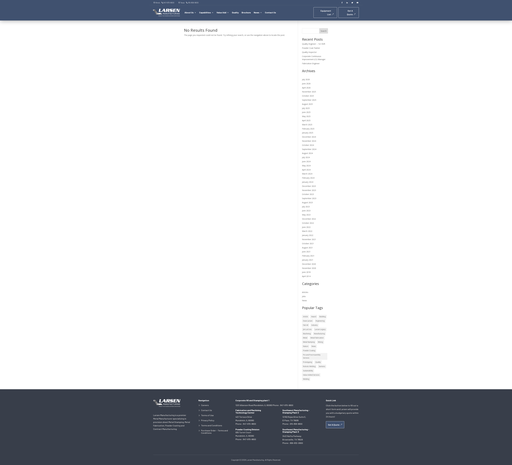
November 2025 (309, 91)
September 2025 (309, 100)
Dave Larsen (307, 321)
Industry (314, 325)
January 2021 (307, 260)
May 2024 (306, 165)
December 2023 (309, 186)
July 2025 (306, 108)
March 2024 (307, 173)
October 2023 (308, 194)
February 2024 (308, 178)
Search (324, 31)
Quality (235, 13)
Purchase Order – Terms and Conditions (214, 431)
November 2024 (309, 141)
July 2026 (306, 79)
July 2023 (306, 206)
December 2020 (309, 264)
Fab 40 (305, 325)
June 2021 (306, 251)
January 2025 (307, 132)
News (304, 300)
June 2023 (306, 210)
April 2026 (306, 87)
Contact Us (270, 13)
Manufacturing (319, 334)
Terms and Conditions (211, 425)
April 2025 (306, 120)
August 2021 (307, 247)
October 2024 (308, 145)
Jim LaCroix (307, 329)
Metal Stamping (309, 342)
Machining (307, 334)
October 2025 (308, 96)
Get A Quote (350, 12)
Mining (320, 342)
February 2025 (308, 128)
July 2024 (306, 157)
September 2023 (309, 198)
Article (305, 316)
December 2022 (309, 219)
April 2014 (306, 276)
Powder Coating (309, 350)
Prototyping (307, 362)
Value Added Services (311, 375)
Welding (306, 379)
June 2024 (306, 161)
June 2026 (306, 83)
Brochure (246, 13)
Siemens (322, 366)
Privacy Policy (207, 420)
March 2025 (307, 124)
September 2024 (309, 149)
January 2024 (307, 182)
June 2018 (306, 272)
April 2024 (306, 169)
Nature (305, 346)
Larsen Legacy (320, 329)
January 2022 (307, 235)
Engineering (320, 321)
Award (313, 316)
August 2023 (307, 202)
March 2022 (307, 231)
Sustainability (308, 371)
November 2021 (309, 239)
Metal (305, 338)
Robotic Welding (309, 366)
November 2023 (309, 190)
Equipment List (326, 12)
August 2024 (307, 153)
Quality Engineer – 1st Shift (313, 44)
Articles (305, 292)
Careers (205, 405)
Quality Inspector (309, 52)
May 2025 (306, 116)
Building (322, 316)
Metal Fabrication (317, 338)
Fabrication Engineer (311, 63)
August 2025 (307, 104)
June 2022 (306, 227)
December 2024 (309, 137)
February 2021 (308, 255)
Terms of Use (207, 415)
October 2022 (308, 223)
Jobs (304, 296)
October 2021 (308, 243)
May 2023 (306, 214)
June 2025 (306, 112)
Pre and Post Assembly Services (311, 356)
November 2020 (309, 268)
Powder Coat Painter (311, 48)
